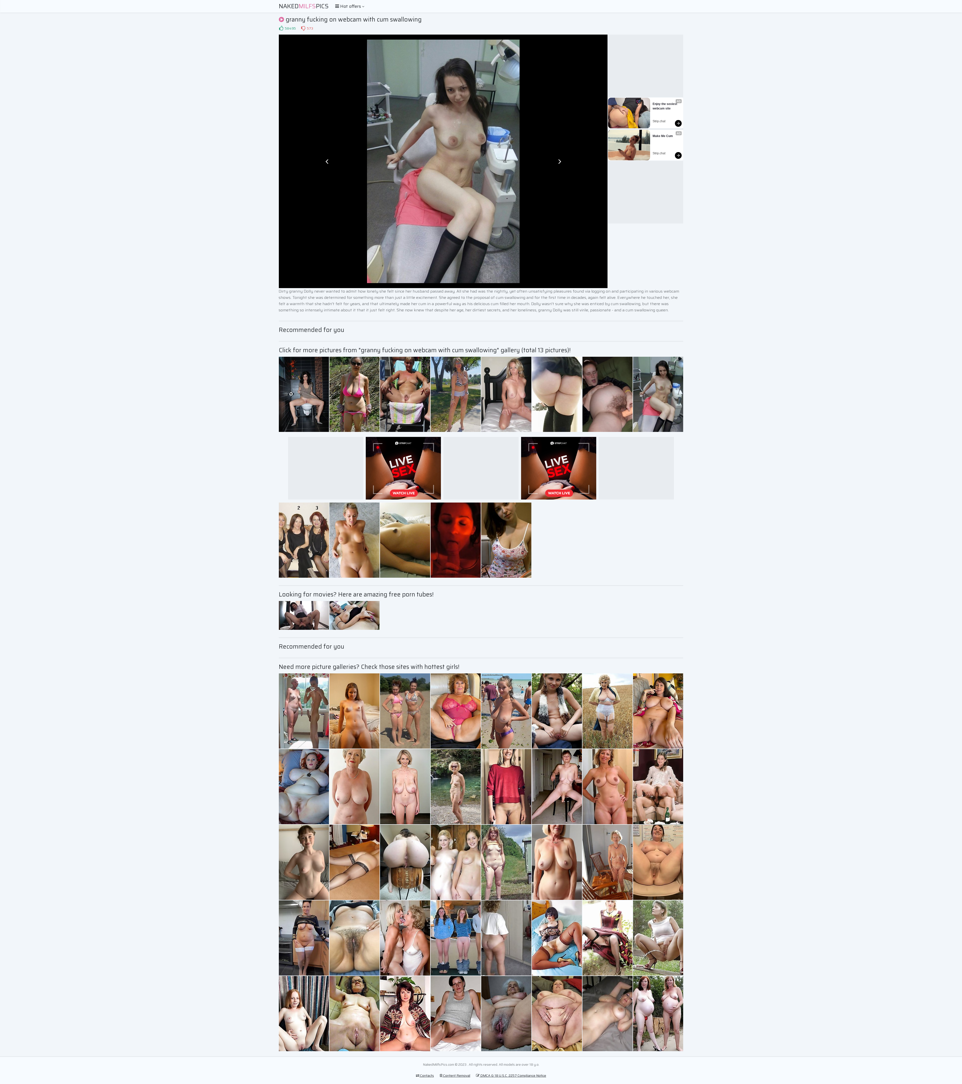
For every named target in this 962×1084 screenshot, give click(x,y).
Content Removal (456, 1075)
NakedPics (304, 6)
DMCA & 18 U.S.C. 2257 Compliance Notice (512, 1075)
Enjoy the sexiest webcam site (665, 106)
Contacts (426, 1075)
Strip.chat (659, 121)
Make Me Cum (663, 136)
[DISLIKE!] (303, 28)
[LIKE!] (281, 28)
